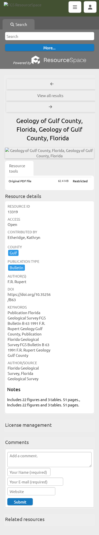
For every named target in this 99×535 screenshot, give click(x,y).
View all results (50, 95)
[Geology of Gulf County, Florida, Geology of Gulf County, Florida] (49, 153)
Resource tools (17, 168)
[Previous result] (52, 84)
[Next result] (51, 107)
